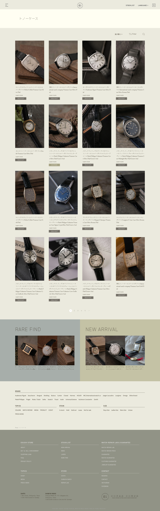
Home (16, 427)
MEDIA (23, 479)
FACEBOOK (105, 486)
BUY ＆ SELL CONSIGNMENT (30, 451)
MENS (63, 451)
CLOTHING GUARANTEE (109, 461)
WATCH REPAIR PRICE (109, 451)
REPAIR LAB (65, 483)
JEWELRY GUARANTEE (109, 465)
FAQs (22, 458)
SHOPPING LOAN (26, 454)
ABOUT (23, 447)
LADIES (63, 454)
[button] (7, 5)
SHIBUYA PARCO (66, 479)
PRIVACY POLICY (26, 461)
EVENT (23, 476)
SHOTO (63, 476)
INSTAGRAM (105, 483)
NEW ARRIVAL (65, 447)
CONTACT (105, 479)
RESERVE (104, 476)
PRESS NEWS (25, 483)
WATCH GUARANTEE (108, 458)
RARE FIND (64, 458)
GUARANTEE (105, 454)
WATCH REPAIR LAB (108, 447)
